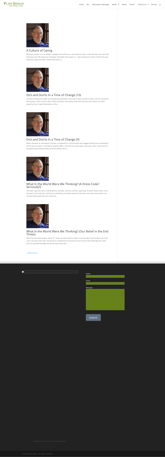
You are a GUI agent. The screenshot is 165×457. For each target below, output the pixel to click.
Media (124, 4)
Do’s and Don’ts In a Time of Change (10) (53, 95)
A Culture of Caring (39, 50)
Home (81, 4)
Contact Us (142, 4)
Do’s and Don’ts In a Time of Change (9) (52, 139)
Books (114, 4)
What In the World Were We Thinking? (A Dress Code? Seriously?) (62, 185)
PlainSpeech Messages (100, 4)
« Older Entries (32, 253)
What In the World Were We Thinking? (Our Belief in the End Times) (67, 232)
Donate (154, 4)
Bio (88, 4)
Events (132, 4)
